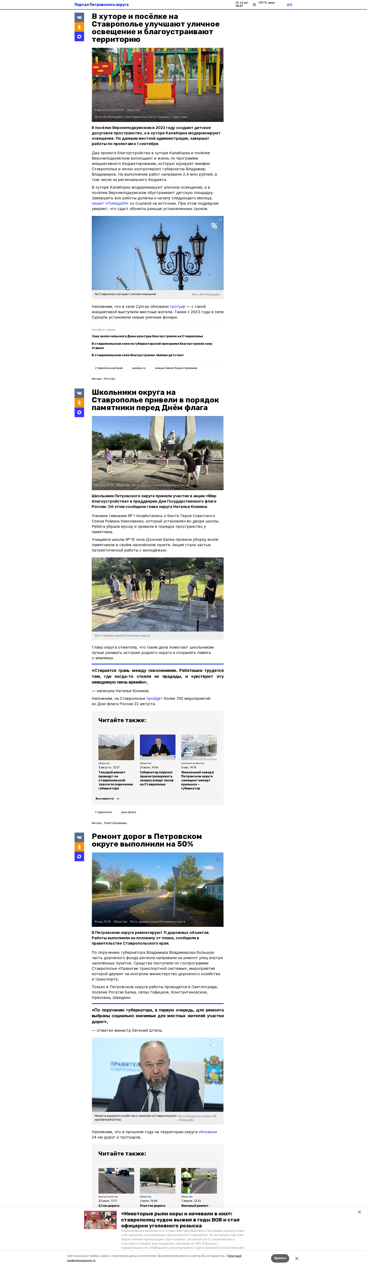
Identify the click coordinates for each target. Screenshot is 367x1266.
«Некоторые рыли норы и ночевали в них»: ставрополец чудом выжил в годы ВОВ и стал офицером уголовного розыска (180, 1220)
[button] (100, 1220)
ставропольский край (109, 368)
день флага (128, 812)
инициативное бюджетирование (176, 368)
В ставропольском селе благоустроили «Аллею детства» (138, 355)
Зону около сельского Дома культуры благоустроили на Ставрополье (147, 336)
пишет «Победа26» (110, 203)
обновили (208, 1132)
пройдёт (154, 698)
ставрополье (103, 812)
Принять (280, 1258)
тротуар (177, 306)
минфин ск (139, 368)
